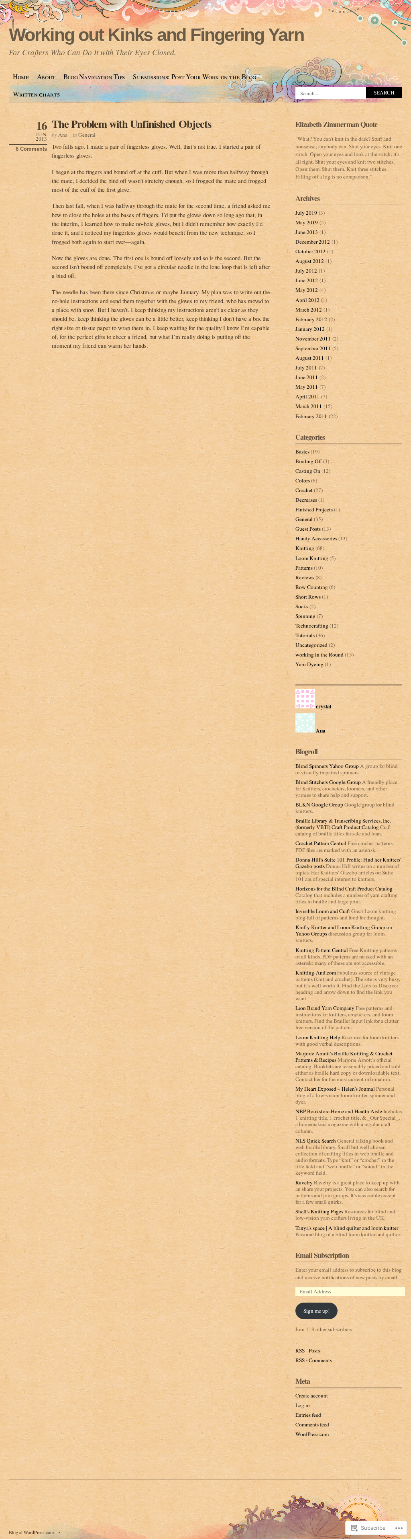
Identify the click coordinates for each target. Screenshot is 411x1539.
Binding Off (308, 461)
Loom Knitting (311, 558)
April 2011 (307, 396)
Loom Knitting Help (317, 1037)
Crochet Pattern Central (320, 843)
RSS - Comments (313, 1360)
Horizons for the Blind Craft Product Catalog (344, 888)
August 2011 (309, 357)
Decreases (306, 499)
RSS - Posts (307, 1350)
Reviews (304, 577)
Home (21, 76)
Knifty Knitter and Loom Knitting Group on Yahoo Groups (343, 930)
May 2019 (306, 222)
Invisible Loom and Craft (322, 911)
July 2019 (306, 212)
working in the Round (319, 654)
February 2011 (311, 416)
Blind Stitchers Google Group (328, 782)
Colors (302, 480)
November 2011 (313, 338)
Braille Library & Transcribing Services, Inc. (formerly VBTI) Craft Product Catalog (343, 824)
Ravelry (304, 1182)
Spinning (305, 616)
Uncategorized (311, 644)
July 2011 (306, 367)
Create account (311, 1395)
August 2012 (309, 261)
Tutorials (305, 635)
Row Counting (311, 587)
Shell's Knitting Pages (319, 1211)
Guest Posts (308, 528)
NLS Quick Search (315, 1140)
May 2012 (306, 289)
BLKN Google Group (319, 804)
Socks (301, 606)
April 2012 (307, 300)
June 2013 (306, 232)
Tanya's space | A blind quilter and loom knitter (346, 1227)
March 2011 (308, 406)
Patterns (304, 567)
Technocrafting (311, 625)
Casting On (307, 470)
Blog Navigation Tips (94, 76)
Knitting (304, 548)
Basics (302, 451)
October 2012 (310, 251)
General (87, 134)
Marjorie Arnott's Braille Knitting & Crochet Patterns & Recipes (344, 1056)
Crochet (304, 490)
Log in (302, 1405)
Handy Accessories (316, 538)
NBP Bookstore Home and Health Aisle (338, 1111)
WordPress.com (312, 1434)
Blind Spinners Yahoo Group (327, 766)
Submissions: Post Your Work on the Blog (194, 76)
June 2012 (306, 280)
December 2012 (312, 241)
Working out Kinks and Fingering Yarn (156, 35)
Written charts (36, 93)
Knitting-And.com (315, 972)
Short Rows (308, 596)
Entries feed (308, 1414)
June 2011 (306, 377)
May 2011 (306, 386)
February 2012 (311, 319)
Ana (62, 134)
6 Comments (31, 149)
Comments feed (312, 1424)
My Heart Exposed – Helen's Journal (335, 1088)
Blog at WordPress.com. (32, 1532)
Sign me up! (316, 1310)
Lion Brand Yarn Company (324, 1008)
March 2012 (308, 309)
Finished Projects (314, 509)
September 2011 (313, 348)
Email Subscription (322, 1255)
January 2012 (310, 328)
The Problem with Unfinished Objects (131, 123)
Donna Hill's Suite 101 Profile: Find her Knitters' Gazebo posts (348, 863)
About (46, 76)
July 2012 (306, 270)
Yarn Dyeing (309, 664)
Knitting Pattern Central (321, 950)
